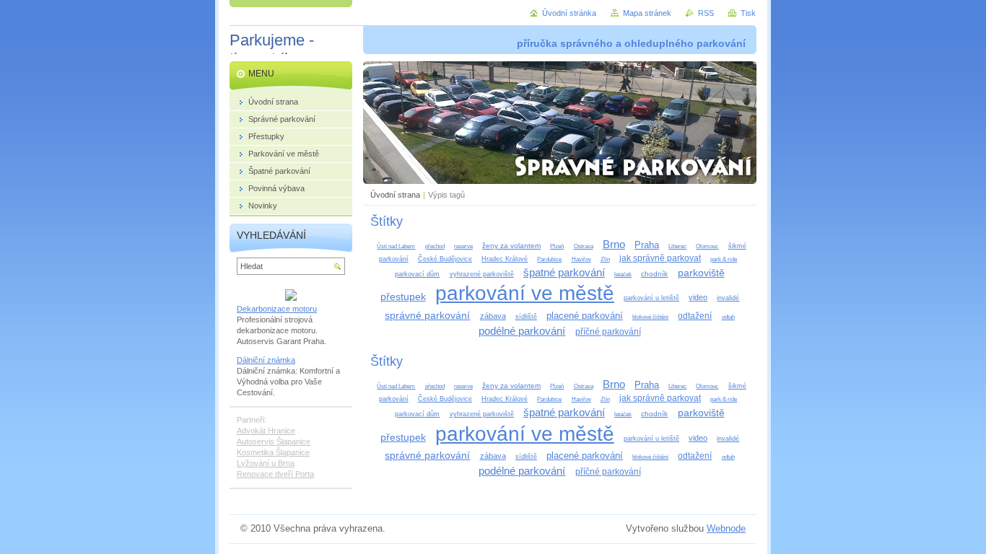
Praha (646, 244)
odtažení (695, 316)
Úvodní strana (395, 194)
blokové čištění (650, 317)
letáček (623, 274)
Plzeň (557, 246)
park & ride (723, 259)
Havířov (581, 259)
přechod (435, 246)
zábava (493, 316)
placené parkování (584, 315)
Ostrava (583, 246)
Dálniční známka (266, 360)
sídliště (526, 316)
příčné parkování (608, 332)
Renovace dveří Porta (275, 474)
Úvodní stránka (569, 13)
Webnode (726, 528)
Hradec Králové (504, 259)
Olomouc (707, 246)
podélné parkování (522, 331)
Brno (614, 244)
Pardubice (549, 259)
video (698, 297)
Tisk (748, 13)
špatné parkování (564, 272)
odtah (728, 317)
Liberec (677, 246)
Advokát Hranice (266, 430)
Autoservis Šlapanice (273, 441)
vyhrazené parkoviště (482, 274)
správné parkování (427, 315)
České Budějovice (445, 259)
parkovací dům (417, 274)
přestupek (403, 296)
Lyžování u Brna (266, 463)
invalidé (728, 298)
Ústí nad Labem (396, 246)
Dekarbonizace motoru (277, 308)
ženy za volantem (511, 246)
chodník (654, 274)
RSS (706, 13)
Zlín (605, 259)
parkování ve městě (524, 293)
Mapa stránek (647, 13)
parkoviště (701, 272)
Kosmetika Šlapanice (273, 452)
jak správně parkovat (660, 258)
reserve (463, 246)
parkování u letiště (651, 298)
